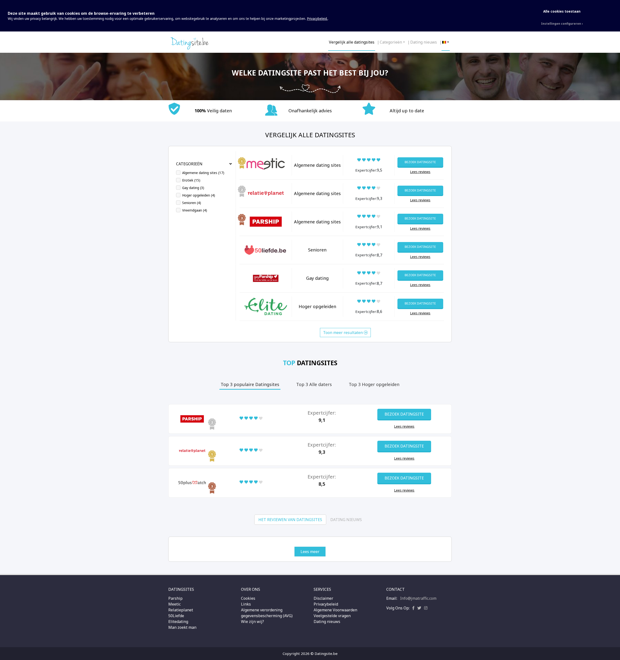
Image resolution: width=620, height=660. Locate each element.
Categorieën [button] (189, 164)
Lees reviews (420, 171)
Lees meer (310, 551)
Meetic (174, 604)
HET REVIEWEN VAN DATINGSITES (290, 519)
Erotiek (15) (191, 180)
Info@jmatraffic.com (418, 598)
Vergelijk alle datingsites (351, 42)
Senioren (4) (191, 202)
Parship (175, 598)
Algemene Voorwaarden (335, 610)
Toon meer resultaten (343, 332)
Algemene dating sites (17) (203, 172)
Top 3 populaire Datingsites (250, 384)
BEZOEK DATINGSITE (420, 162)
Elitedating (178, 621)
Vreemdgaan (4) (194, 210)
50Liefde (176, 615)
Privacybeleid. (317, 18)
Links (246, 604)
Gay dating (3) (193, 187)
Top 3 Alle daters (314, 384)
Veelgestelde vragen (332, 615)
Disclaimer (323, 598)
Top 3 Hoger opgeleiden (374, 384)
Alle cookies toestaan (562, 11)
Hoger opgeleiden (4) (198, 195)
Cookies (248, 598)
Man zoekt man (182, 627)
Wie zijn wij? (252, 621)
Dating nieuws (423, 42)
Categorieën (391, 42)
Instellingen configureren (561, 24)
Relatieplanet (180, 610)
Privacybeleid (326, 604)
